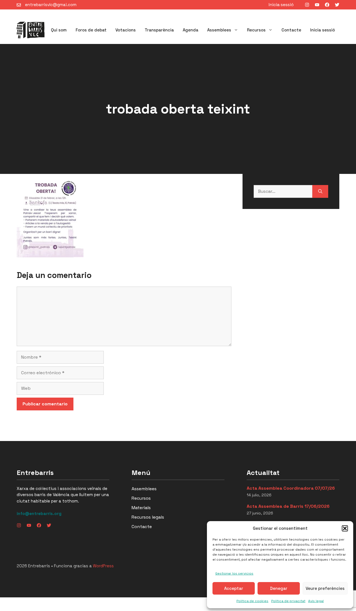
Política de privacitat (288, 601)
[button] (345, 528)
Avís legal (316, 601)
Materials (141, 508)
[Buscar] (320, 191)
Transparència (159, 30)
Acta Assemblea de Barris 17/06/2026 (288, 506)
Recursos (256, 30)
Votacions (125, 30)
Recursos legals (148, 517)
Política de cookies (252, 601)
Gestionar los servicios (234, 573)
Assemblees (219, 30)
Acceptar (233, 588)
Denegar (278, 588)
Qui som (59, 30)
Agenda (190, 30)
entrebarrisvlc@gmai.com (50, 4)
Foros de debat (91, 30)
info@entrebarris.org (39, 513)
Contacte (291, 30)
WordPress (103, 565)
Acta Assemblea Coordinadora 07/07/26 (291, 488)
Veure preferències (325, 588)
